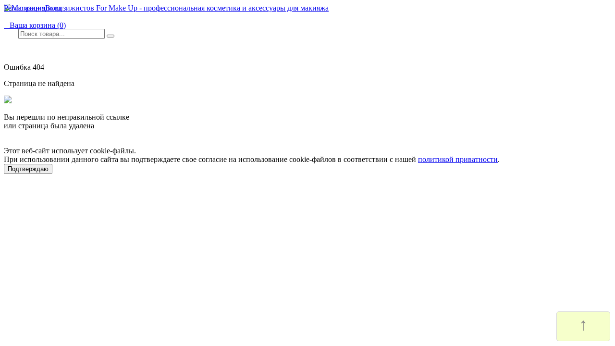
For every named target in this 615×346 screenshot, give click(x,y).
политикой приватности (458, 159)
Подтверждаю (28, 169)
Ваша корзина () (35, 25)
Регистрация (24, 8)
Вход (53, 8)
